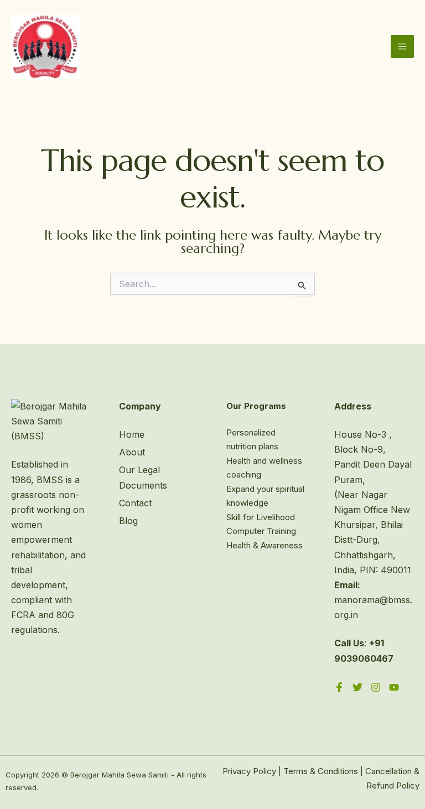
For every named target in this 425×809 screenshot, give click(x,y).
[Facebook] (339, 687)
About (132, 452)
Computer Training (261, 531)
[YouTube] (394, 687)
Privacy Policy (249, 771)
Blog (128, 520)
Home (131, 434)
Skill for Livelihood (260, 517)
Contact (135, 503)
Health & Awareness (264, 545)
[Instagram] (376, 687)
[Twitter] (357, 687)
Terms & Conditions (320, 771)
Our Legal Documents (143, 477)
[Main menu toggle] (402, 46)
